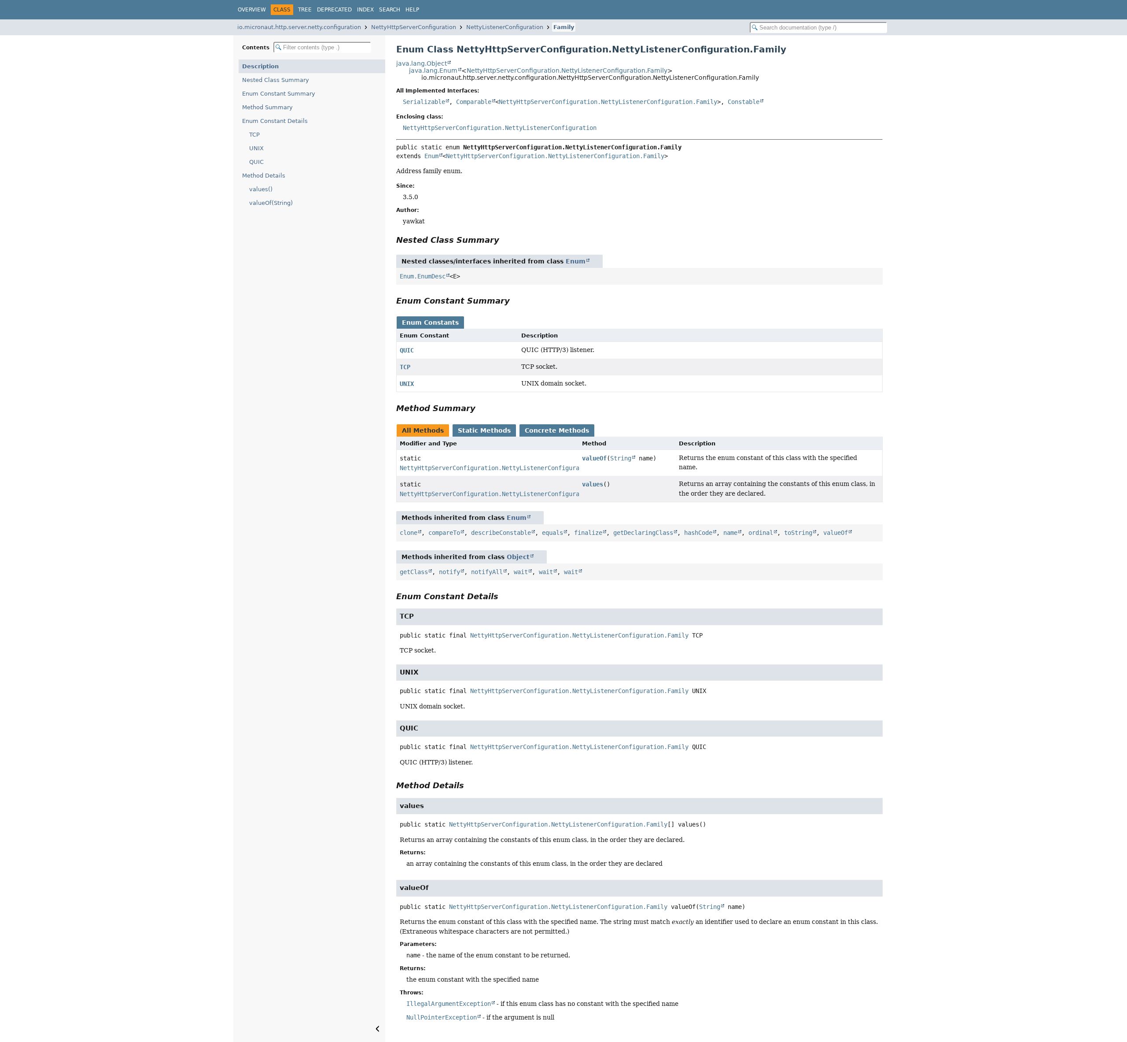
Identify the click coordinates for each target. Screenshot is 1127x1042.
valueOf (594, 458)
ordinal (760, 532)
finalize (588, 532)
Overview (252, 10)
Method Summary (267, 107)
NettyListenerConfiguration (504, 27)
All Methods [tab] (423, 430)
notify (449, 571)
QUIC (256, 162)
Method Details (263, 175)
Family (563, 27)
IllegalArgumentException (448, 1003)
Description (260, 66)
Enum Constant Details (275, 121)
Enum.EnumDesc (423, 276)
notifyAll (487, 571)
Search (389, 10)
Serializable (424, 101)
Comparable (473, 101)
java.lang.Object (421, 63)
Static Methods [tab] (484, 430)
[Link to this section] (505, 240)
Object (518, 556)
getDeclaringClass (643, 532)
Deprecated (334, 10)
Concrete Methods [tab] (557, 430)
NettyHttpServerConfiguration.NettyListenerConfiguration (500, 127)
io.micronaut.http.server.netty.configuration (299, 27)
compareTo (444, 532)
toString (798, 532)
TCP (254, 134)
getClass (414, 571)
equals (552, 532)
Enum (431, 155)
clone (408, 532)
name (730, 532)
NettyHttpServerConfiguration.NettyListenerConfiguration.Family (567, 70)
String (620, 458)
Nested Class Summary (275, 80)
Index (365, 10)
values (592, 484)
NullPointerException (441, 1017)
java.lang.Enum (433, 70)
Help (412, 10)
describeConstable (501, 532)
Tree (305, 10)
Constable (743, 101)
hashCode (698, 532)
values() (261, 189)
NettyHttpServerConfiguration (413, 27)
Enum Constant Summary (278, 93)
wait (521, 571)
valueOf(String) (271, 203)
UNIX (256, 148)
